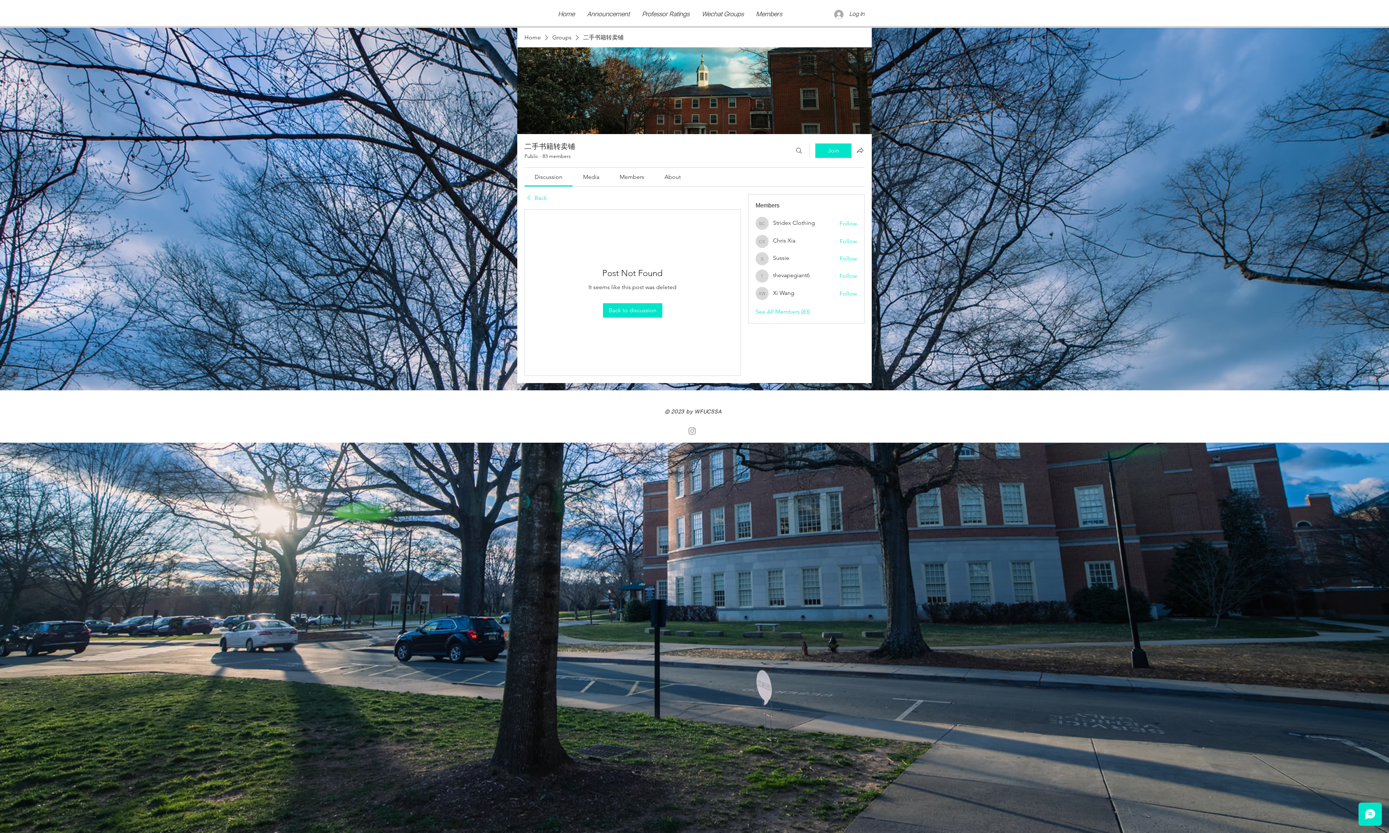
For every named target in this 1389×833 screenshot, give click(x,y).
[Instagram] (692, 431)
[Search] (799, 150)
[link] (548, 176)
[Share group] (860, 150)
